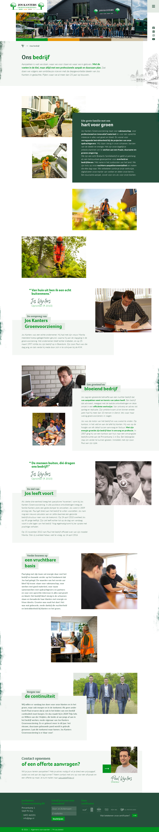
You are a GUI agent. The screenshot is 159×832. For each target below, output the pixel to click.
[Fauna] (64, 39)
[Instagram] (153, 35)
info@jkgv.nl (28, 818)
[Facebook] (153, 28)
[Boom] (95, 39)
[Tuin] (127, 39)
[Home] (23, 46)
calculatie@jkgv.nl (66, 777)
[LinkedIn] (153, 31)
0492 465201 (29, 815)
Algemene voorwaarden (40, 829)
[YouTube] (153, 39)
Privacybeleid (57, 829)
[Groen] (32, 39)
